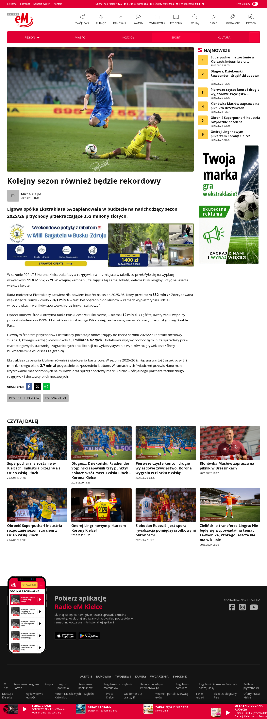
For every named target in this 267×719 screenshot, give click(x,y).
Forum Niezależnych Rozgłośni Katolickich (74, 695)
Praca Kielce (110, 695)
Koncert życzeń (41, 4)
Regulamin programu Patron (26, 686)
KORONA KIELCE (56, 398)
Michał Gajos (31, 194)
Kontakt (58, 4)
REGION (30, 37)
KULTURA (224, 37)
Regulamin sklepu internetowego (151, 686)
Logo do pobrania (63, 686)
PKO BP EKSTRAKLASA (24, 398)
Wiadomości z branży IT (133, 695)
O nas (6, 686)
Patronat (25, 4)
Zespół (49, 684)
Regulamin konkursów (85, 686)
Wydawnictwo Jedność (34, 695)
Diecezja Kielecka (7, 695)
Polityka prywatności (251, 686)
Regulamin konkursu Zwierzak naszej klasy (218, 686)
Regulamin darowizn (182, 686)
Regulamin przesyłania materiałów (118, 686)
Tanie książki (200, 695)
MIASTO (80, 37)
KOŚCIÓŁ (128, 37)
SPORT (176, 37)
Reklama (12, 4)
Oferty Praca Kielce (251, 695)
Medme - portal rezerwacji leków (172, 695)
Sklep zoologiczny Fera (225, 695)
